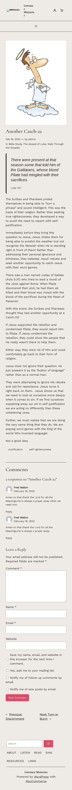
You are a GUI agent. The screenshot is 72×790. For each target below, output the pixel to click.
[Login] (54, 10)
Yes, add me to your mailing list (31, 670)
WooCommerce (36, 781)
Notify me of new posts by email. (33, 689)
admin (32, 139)
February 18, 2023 (24, 491)
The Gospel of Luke (34, 144)
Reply (9, 511)
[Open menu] (36, 26)
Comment (14, 568)
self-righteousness (40, 449)
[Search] (48, 743)
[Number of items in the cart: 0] (61, 10)
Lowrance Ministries (29, 10)
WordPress (41, 776)
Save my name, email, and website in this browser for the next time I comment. (36, 659)
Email (11, 623)
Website (11, 638)
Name (11, 607)
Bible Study (15, 144)
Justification (15, 449)
